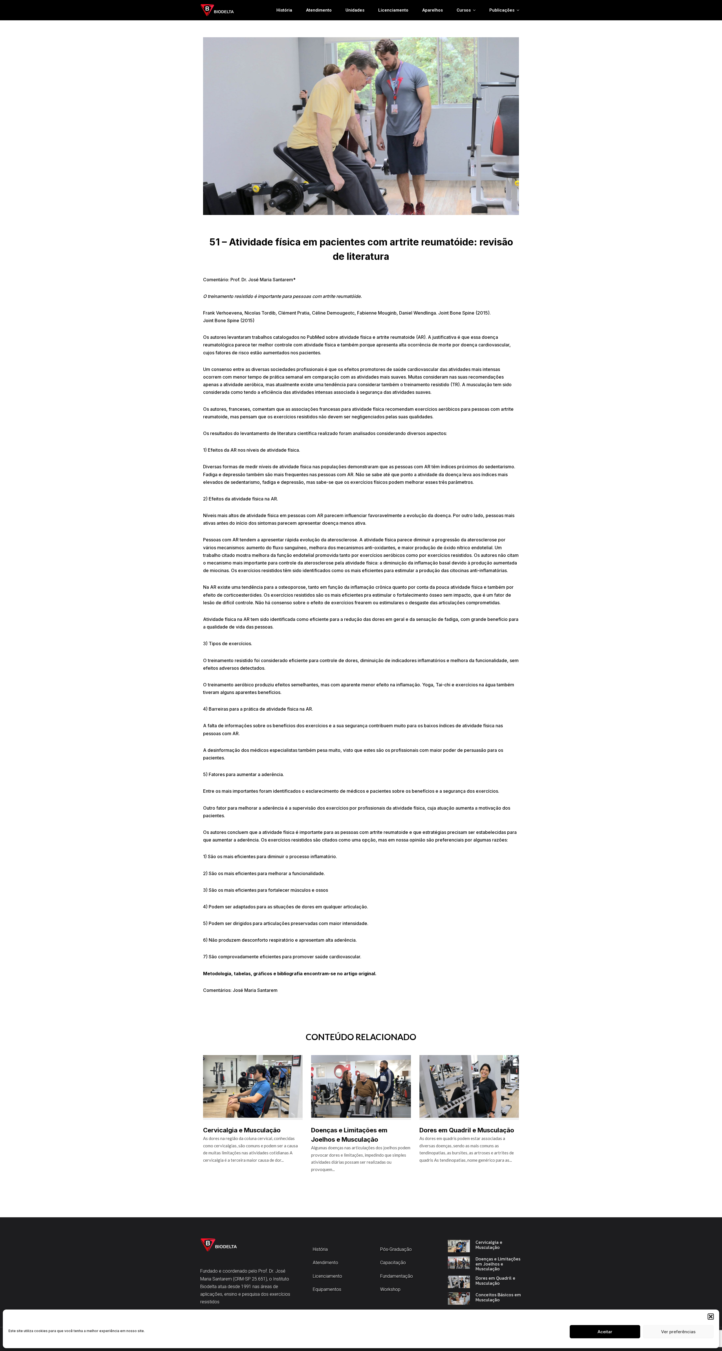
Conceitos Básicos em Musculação (498, 1297)
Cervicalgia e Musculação (242, 1130)
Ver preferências (678, 1331)
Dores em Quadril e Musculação (466, 1130)
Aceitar (605, 1331)
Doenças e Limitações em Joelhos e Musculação (498, 1263)
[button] (711, 1316)
